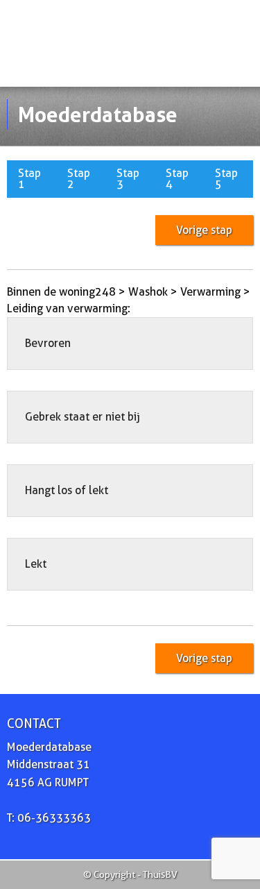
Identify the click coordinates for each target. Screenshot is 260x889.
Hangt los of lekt (66, 490)
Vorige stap (204, 230)
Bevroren (48, 343)
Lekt (35, 563)
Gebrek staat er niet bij (82, 416)
